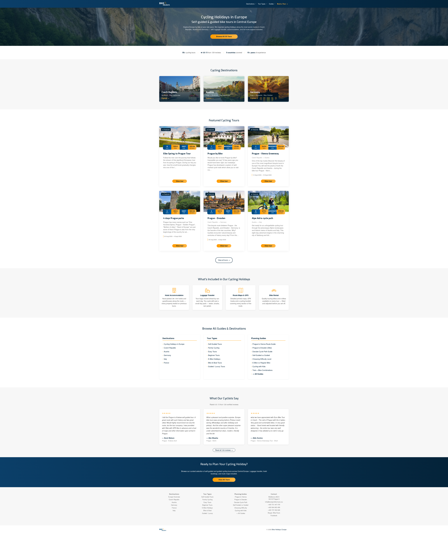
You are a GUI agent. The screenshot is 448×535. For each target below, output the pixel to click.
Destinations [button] (250, 4)
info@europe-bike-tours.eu (274, 502)
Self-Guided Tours (215, 344)
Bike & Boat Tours (215, 362)
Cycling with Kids (259, 366)
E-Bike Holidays (214, 359)
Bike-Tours (276, 513)
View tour (179, 181)
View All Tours (224, 480)
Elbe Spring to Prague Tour (177, 153)
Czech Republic (170, 347)
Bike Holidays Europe (279, 529)
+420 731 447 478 (274, 504)
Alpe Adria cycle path (262, 218)
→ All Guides (257, 374)
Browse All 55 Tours (224, 36)
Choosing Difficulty (240, 508)
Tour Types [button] (262, 4)
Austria (166, 351)
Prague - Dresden (216, 218)
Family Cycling (213, 347)
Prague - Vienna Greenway (265, 153)
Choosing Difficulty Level (261, 359)
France (166, 362)
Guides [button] (271, 4)
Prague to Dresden (240, 499)
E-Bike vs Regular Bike (261, 362)
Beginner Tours (214, 355)
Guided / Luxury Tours (216, 366)
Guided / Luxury (207, 513)
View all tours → (224, 260)
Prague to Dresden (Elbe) (262, 347)
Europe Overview (174, 497)
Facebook (274, 515)
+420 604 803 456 (274, 507)
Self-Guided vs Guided (261, 355)
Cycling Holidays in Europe (174, 344)
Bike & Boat (207, 510)
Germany (167, 355)
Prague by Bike (215, 153)
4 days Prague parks (173, 218)
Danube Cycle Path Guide (262, 351)
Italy (165, 359)
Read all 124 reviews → (224, 450)
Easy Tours (212, 351)
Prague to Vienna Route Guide (264, 344)
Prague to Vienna (241, 497)
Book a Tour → (282, 4)
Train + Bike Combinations (262, 370)
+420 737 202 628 (274, 510)
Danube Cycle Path (240, 502)
